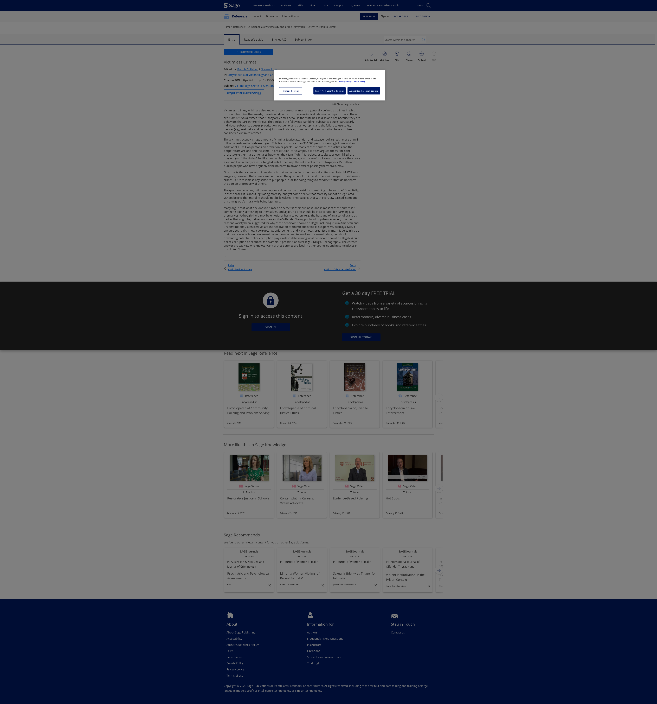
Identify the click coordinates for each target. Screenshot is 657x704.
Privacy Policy (345, 81)
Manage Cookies (291, 91)
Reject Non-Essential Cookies (329, 91)
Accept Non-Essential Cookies (363, 91)
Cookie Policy (359, 81)
